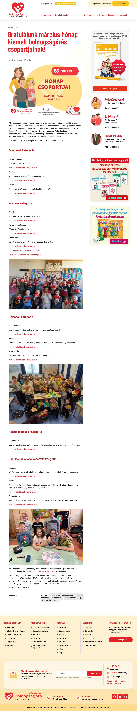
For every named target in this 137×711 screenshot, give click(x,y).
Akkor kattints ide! (112, 108)
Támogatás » (120, 3)
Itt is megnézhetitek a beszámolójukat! (24, 250)
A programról (45, 15)
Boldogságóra (57, 598)
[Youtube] (120, 696)
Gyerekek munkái (62, 15)
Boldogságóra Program (18, 10)
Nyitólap (11, 27)
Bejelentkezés (97, 4)
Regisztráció (107, 4)
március (56, 600)
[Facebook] (114, 696)
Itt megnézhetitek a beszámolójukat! (23, 168)
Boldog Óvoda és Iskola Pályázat (65, 4)
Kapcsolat (122, 15)
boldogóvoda (67, 595)
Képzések (76, 15)
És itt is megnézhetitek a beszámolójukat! (25, 255)
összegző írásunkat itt (46, 571)
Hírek (17, 27)
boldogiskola (55, 595)
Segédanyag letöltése (46, 4)
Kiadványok (89, 15)
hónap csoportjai (71, 598)
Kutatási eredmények (106, 15)
